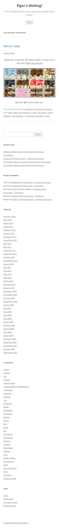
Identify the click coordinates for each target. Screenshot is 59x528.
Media (6, 407)
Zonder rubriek (9, 478)
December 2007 (10, 342)
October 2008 (9, 325)
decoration (42, 112)
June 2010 (7, 271)
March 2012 (8, 226)
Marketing (7, 403)
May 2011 (7, 247)
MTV (5, 424)
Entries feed (8, 499)
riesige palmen (9, 458)
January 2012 (8, 233)
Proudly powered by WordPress (15, 523)
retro (5, 454)
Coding (6, 369)
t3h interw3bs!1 (10, 468)
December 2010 (10, 254)
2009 (15, 112)
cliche (34, 112)
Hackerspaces (9, 383)
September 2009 (10, 301)
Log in (6, 495)
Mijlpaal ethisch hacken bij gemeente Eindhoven (23, 151)
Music (5, 427)
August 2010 (8, 264)
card (20, 112)
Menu (29, 22)
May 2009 (7, 315)
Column (6, 373)
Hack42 (6, 380)
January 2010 (8, 288)
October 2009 (9, 298)
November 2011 (10, 240)
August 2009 (8, 305)
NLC (5, 431)
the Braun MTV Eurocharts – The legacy (26, 186)
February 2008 (9, 339)
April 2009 (7, 318)
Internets (7, 393)
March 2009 (8, 322)
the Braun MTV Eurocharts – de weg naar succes (23, 158)
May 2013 (7, 220)
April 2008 (7, 332)
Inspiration (29, 109)
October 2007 (9, 349)
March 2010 (8, 281)
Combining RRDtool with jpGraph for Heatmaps (23, 165)
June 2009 (7, 311)
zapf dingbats (17, 116)
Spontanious (8, 461)
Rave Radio (8, 448)
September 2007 (10, 352)
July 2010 (7, 267)
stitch (5, 465)
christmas (27, 112)
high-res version (34, 63)
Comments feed (10, 502)
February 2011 (9, 250)
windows (7, 116)
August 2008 (8, 328)
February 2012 (9, 230)
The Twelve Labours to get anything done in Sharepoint (27, 162)
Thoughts (7, 475)
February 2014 (9, 216)
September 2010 (10, 260)
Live (5, 400)
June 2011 (7, 243)
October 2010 (9, 257)
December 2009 (10, 291)
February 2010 (9, 284)
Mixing (6, 417)
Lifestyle (6, 397)
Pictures (48, 109)
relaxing (6, 451)
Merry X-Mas (11, 46)
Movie (6, 420)
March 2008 (8, 335)
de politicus (8, 155)
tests (5, 471)
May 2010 (7, 274)
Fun (5, 376)
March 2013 (8, 223)
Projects (6, 444)
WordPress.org (9, 505)
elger (48, 116)
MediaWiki (7, 410)
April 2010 (7, 277)
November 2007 (10, 345)
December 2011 (10, 237)
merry (50, 112)
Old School (8, 434)
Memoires (7, 414)
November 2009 (10, 294)
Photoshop (39, 109)
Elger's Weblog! (29, 5)
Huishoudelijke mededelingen (16, 386)
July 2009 (7, 308)
